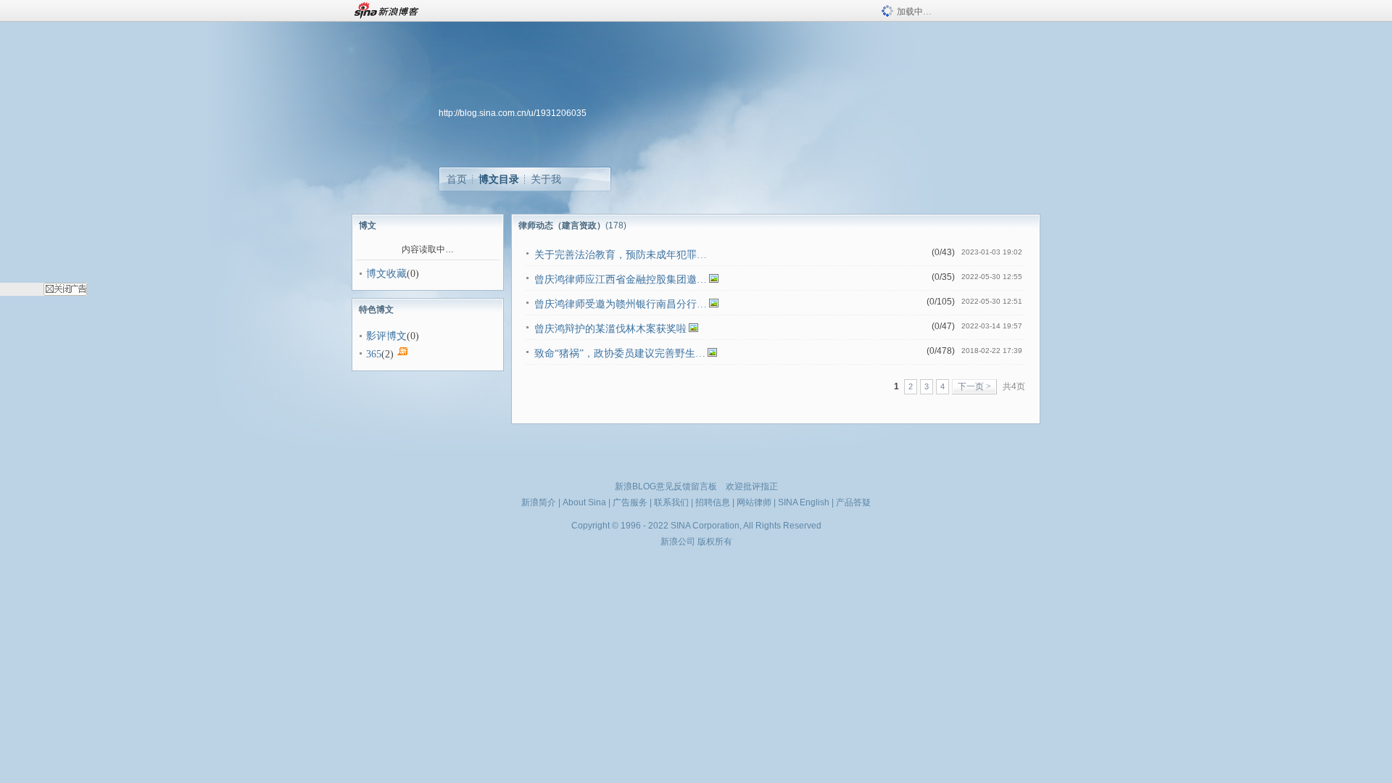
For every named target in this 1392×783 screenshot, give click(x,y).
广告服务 (630, 502)
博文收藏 (386, 273)
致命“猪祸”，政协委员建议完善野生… (619, 353)
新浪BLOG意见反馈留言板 (666, 486)
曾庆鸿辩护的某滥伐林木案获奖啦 (610, 328)
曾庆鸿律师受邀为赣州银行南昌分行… (620, 304)
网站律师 (754, 502)
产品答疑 (853, 502)
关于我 (546, 179)
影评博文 (386, 336)
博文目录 (498, 179)
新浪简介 (538, 502)
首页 (457, 179)
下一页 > (974, 386)
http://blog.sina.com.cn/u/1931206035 (513, 113)
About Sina (584, 502)
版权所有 (714, 541)
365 (373, 354)
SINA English (803, 502)
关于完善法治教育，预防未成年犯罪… (620, 254)
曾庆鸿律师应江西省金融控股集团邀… (620, 279)
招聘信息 (712, 502)
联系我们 (671, 502)
